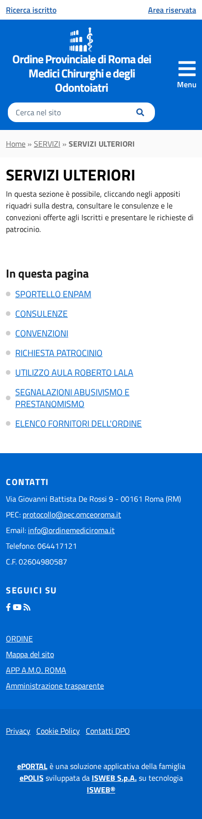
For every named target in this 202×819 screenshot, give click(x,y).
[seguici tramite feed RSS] (27, 607)
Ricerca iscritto (31, 10)
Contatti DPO (108, 731)
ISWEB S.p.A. (114, 778)
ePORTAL (32, 766)
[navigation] (187, 74)
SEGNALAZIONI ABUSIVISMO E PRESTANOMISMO (72, 397)
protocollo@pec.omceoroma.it (72, 514)
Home (15, 144)
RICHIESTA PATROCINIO (58, 352)
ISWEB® (101, 789)
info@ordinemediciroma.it (71, 530)
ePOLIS (32, 778)
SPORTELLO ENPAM (53, 294)
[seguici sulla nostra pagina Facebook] (8, 607)
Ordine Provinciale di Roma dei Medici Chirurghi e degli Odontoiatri (81, 73)
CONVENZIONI (41, 333)
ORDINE (19, 638)
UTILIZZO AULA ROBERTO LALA (74, 372)
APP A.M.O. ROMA (36, 670)
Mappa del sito (30, 654)
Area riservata (172, 10)
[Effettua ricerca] (140, 112)
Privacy (18, 731)
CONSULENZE (41, 313)
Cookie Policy (58, 731)
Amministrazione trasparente (55, 685)
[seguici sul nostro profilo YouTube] (17, 607)
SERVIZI (47, 144)
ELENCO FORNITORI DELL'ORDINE (78, 423)
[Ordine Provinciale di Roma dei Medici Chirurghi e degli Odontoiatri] (81, 39)
